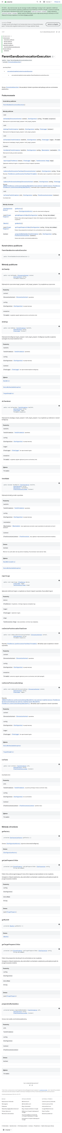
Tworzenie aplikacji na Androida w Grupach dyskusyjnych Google (30, 1115)
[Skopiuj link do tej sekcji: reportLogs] (11, 576)
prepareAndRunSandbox (21, 234)
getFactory (18, 208)
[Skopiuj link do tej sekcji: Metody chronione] (19, 827)
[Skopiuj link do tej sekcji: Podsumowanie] (16, 96)
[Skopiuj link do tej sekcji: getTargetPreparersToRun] (21, 945)
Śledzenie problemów (47, 1113)
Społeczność (13, 1126)
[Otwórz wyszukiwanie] (37, 2)
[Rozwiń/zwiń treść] (11, 36)
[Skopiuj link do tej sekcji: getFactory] (11, 832)
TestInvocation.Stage (42, 160)
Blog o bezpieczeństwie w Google (30, 1108)
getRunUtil (18, 223)
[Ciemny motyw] (59, 255)
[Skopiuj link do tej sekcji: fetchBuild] (10, 479)
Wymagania (5, 1104)
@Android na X (25, 1101)
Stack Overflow (45, 1111)
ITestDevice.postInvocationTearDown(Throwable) (22, 174)
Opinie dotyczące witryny (47, 1126)
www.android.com (46, 1106)
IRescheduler (45, 150)
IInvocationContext (16, 118)
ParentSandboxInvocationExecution (13, 104)
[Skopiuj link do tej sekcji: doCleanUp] (10, 269)
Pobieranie (4, 1106)
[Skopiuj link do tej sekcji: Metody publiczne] (18, 265)
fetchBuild (6, 150)
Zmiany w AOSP (28, 15)
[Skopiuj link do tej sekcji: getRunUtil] (10, 920)
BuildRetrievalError (9, 562)
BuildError (6, 381)
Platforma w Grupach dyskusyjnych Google (30, 1112)
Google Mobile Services (47, 1108)
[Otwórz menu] (2, 2)
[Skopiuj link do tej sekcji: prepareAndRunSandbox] (20, 1004)
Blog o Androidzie (26, 1106)
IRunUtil (5, 223)
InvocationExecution (14, 62)
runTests (6, 195)
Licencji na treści (43, 1090)
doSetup (5, 129)
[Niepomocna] (59, 32)
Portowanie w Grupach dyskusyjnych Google (30, 1119)
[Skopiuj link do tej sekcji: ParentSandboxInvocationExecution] (28, 250)
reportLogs (6, 160)
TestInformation (13, 129)
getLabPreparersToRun (21, 215)
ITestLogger (43, 129)
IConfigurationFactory (25, 211)
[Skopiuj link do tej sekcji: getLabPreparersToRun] (19, 860)
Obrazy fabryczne (6, 1111)
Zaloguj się (57, 1)
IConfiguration (32, 118)
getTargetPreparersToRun (22, 227)
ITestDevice (14, 160)
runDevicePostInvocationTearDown (13, 171)
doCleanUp (6, 118)
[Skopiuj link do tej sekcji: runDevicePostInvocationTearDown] (28, 629)
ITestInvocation (24, 536)
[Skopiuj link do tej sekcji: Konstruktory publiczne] (23, 246)
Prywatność (37, 1126)
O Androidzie (5, 1126)
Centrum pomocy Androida (48, 1101)
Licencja (31, 1126)
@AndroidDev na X (26, 1104)
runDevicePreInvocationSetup (12, 181)
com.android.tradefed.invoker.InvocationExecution (19, 71)
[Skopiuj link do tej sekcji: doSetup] (9, 322)
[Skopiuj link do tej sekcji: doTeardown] (12, 401)
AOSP (3, 32)
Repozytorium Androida (7, 1101)
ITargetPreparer (7, 216)
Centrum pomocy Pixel (47, 1104)
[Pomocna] (57, 32)
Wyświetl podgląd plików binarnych (10, 1108)
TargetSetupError (8, 393)
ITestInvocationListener (45, 195)
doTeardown (6, 139)
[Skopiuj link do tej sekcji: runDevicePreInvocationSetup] (24, 683)
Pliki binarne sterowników (8, 1113)
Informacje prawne (22, 1126)
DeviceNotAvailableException (12, 387)
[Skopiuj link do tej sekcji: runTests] (9, 760)
